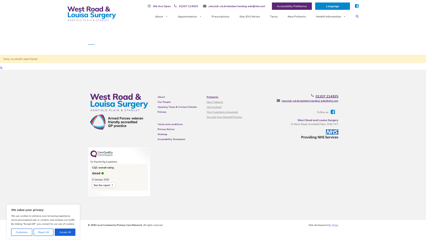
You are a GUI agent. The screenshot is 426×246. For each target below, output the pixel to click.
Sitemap (162, 134)
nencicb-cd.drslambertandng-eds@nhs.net (310, 100)
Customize (22, 232)
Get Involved (214, 107)
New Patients (297, 16)
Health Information (328, 16)
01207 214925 (327, 96)
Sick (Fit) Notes (249, 16)
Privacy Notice (166, 129)
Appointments (187, 16)
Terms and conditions (170, 124)
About (159, 16)
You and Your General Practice (224, 117)
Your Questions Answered (222, 112)
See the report (102, 185)
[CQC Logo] (102, 156)
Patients (212, 97)
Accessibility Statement (171, 139)
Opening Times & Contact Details (177, 106)
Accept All (65, 232)
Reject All (43, 232)
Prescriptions (220, 16)
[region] (43, 221)
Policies (162, 111)
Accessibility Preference (292, 6)
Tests (274, 16)
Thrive (335, 225)
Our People (164, 101)
